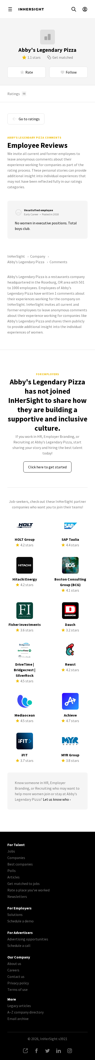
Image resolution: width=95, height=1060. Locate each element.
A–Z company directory (25, 1012)
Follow (71, 72)
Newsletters (17, 896)
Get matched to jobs (23, 883)
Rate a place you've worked (28, 890)
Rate (29, 72)
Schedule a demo (20, 921)
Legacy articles (19, 1005)
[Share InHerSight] (25, 1050)
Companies (16, 857)
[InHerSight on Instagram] (69, 1050)
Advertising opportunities (27, 939)
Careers (13, 970)
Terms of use (17, 989)
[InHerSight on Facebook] (36, 1050)
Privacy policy (18, 983)
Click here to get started (47, 467)
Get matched (62, 57)
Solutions (15, 914)
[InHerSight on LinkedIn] (58, 1050)
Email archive (18, 1018)
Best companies (20, 864)
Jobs (11, 851)
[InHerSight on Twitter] (47, 1050)
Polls (11, 870)
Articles (13, 877)
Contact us (15, 976)
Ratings (16, 93)
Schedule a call (18, 945)
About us (14, 963)
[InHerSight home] (31, 9)
